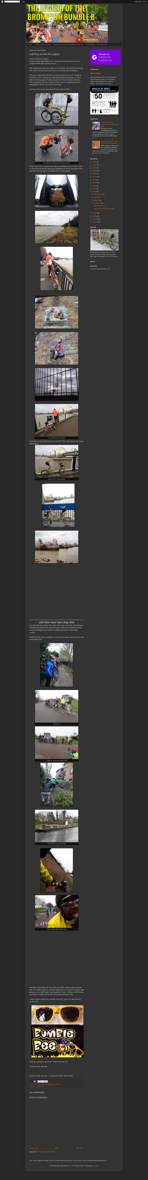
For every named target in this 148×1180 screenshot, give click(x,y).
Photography (90, 44)
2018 (95, 186)
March (96, 200)
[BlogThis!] (41, 1081)
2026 (95, 162)
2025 (95, 165)
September (98, 194)
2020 (95, 180)
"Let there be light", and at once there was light (109, 142)
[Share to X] (43, 1081)
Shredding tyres (99, 206)
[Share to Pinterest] (47, 1081)
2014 (95, 216)
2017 (95, 188)
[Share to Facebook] (45, 1081)
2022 (95, 174)
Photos (58, 1084)
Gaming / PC (102, 44)
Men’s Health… (96, 73)
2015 (95, 213)
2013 (95, 219)
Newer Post (34, 1148)
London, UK (40, 1086)
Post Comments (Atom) (47, 1152)
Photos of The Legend (42, 44)
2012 (95, 222)
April (96, 197)
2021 (95, 177)
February (97, 203)
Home (30, 44)
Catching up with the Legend (104, 208)
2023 (95, 171)
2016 (95, 191)
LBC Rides (37, 1084)
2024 (95, 168)
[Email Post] (34, 1081)
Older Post (79, 1148)
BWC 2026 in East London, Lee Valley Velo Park (109, 124)
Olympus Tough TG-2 (48, 1084)
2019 (95, 182)
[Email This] (38, 1081)
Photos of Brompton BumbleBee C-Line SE (68, 44)
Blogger (96, 1166)
